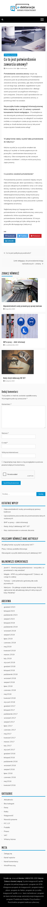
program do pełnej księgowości (16, 884)
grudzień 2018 (9, 666)
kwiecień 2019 (10, 650)
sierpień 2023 (9, 619)
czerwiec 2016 (10, 777)
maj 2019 (7, 646)
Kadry (6, 811)
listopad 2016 (9, 757)
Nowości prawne (10, 819)
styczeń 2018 (9, 702)
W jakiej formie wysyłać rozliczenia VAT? (18, 545)
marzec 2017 (9, 742)
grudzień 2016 (9, 753)
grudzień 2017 (9, 706)
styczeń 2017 (9, 749)
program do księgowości (21, 887)
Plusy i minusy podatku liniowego (14, 549)
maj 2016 (7, 781)
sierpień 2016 (9, 769)
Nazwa (5, 433)
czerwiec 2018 (10, 690)
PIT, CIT (7, 823)
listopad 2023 (9, 611)
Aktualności (8, 800)
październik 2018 (10, 674)
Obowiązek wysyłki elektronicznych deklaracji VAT (22, 553)
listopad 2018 (9, 670)
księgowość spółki (36, 881)
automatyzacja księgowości (33, 896)
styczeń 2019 (9, 662)
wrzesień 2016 (10, 765)
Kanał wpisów (9, 857)
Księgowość (8, 815)
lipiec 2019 (8, 639)
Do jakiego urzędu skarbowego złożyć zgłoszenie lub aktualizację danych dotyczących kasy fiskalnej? (23, 590)
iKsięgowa (7, 887)
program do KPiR (35, 884)
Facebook (10, 236)
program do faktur (18, 890)
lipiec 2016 (8, 773)
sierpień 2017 (9, 722)
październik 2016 (10, 761)
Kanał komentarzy (11, 861)
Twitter (23, 236)
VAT (5, 835)
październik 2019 (10, 627)
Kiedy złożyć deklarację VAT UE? (14, 378)
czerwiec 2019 (10, 642)
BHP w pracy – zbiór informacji (14, 342)
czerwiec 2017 (10, 730)
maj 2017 (7, 734)
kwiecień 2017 (10, 738)
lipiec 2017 (8, 726)
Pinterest (36, 236)
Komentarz (6, 404)
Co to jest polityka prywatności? (18, 253)
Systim (25, 881)
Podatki (7, 827)
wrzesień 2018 (10, 678)
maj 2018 (7, 694)
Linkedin (10, 241)
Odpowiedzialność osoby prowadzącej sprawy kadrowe (22, 306)
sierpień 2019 (9, 635)
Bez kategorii (9, 803)
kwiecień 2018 (10, 698)
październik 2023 (10, 615)
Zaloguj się (8, 853)
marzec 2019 (9, 654)
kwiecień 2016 (10, 785)
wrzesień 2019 (10, 631)
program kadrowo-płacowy (28, 902)
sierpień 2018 (9, 682)
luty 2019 (7, 658)
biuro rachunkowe (30, 893)
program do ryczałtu (33, 890)
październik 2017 (10, 714)
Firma (6, 807)
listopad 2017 (9, 710)
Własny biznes (11, 55)
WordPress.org (10, 865)
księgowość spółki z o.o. (12, 893)
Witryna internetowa (10, 452)
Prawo (6, 831)
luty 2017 (7, 745)
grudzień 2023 (9, 607)
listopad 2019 (9, 623)
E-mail (5, 443)
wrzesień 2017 (10, 718)
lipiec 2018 (8, 686)
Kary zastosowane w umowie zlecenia (19, 530)
